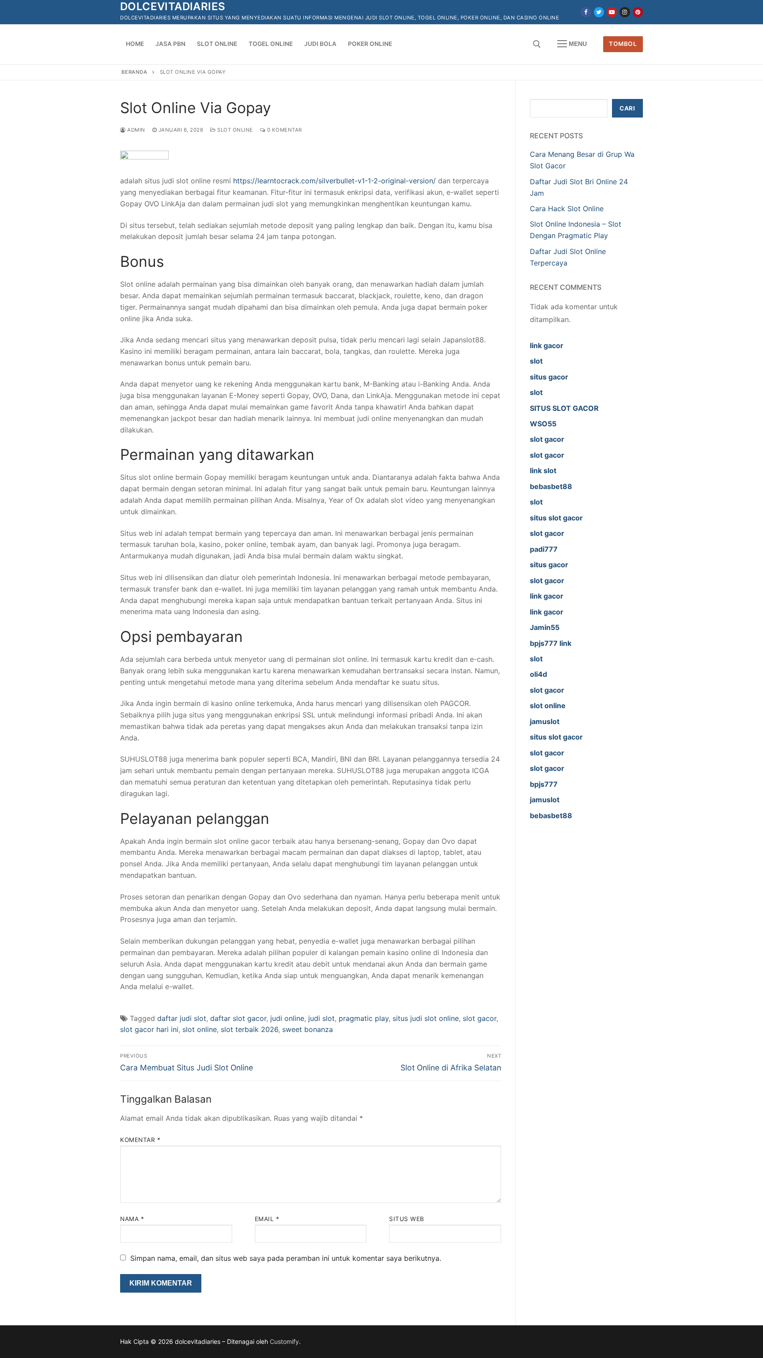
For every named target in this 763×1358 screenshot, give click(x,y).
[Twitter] (599, 12)
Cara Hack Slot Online (567, 208)
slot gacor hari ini (149, 1029)
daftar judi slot (181, 1018)
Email (267, 1218)
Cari (627, 108)
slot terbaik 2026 (249, 1029)
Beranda (134, 72)
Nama (132, 1218)
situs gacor (549, 376)
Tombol (623, 43)
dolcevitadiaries (172, 6)
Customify (284, 1341)
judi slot (321, 1018)
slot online (199, 1029)
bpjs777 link (550, 643)
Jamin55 (544, 627)
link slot (543, 470)
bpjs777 (544, 784)
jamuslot (544, 721)
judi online (287, 1018)
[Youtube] (612, 12)
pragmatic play (364, 1018)
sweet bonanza (307, 1029)
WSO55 (543, 423)
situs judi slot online (426, 1018)
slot (536, 361)
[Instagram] (624, 12)
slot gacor (479, 1018)
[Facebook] (586, 12)
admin (135, 130)
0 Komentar (283, 130)
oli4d (538, 674)
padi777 (544, 549)
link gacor (546, 345)
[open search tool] (537, 44)
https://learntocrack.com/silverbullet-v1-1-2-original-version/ (334, 180)
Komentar (140, 1139)
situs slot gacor (556, 517)
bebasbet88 (551, 486)
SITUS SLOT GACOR (564, 408)
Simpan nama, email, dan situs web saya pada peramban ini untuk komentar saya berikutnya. (285, 1258)
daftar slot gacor (238, 1018)
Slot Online (234, 130)
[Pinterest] (638, 12)
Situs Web (406, 1218)
